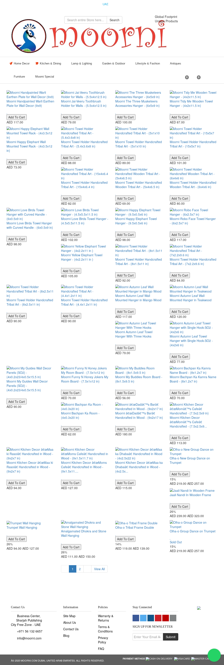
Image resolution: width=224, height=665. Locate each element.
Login (191, 4)
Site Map (69, 616)
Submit (170, 637)
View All (99, 569)
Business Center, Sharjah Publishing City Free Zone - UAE (26, 620)
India (118, 4)
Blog (66, 635)
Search (114, 20)
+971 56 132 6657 (29, 631)
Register (209, 4)
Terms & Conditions (105, 629)
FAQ (101, 648)
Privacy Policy (103, 640)
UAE (105, 4)
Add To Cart (16, 117)
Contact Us (71, 629)
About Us (69, 622)
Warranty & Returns (105, 618)
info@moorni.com (29, 638)
